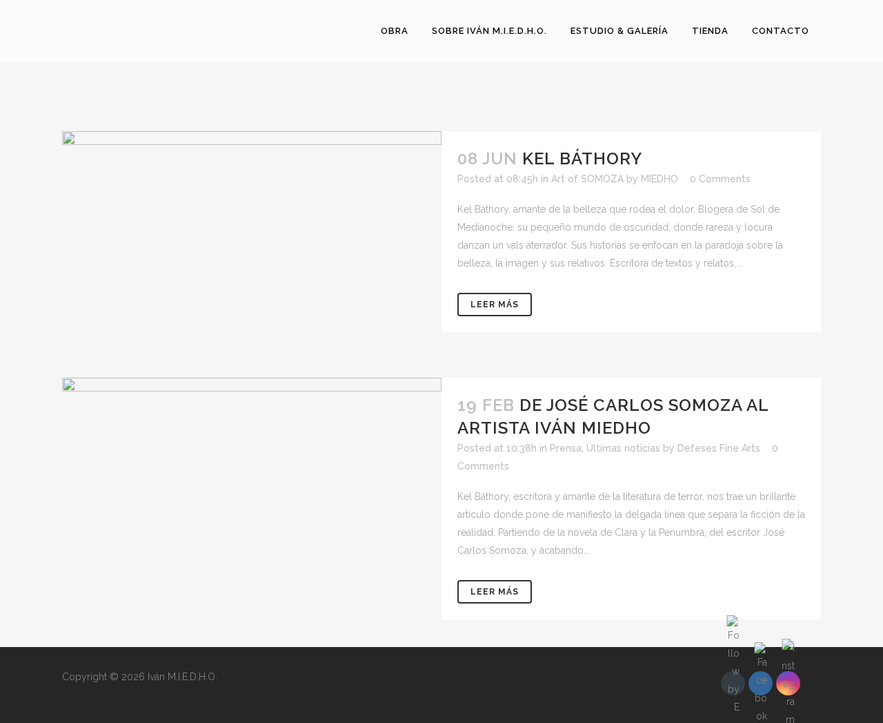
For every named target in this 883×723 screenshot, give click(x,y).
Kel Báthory (582, 158)
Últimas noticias (623, 448)
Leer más (494, 304)
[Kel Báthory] (252, 240)
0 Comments (720, 178)
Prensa (566, 448)
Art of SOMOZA (587, 178)
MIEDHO (659, 178)
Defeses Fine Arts (718, 448)
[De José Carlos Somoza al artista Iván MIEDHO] (252, 449)
